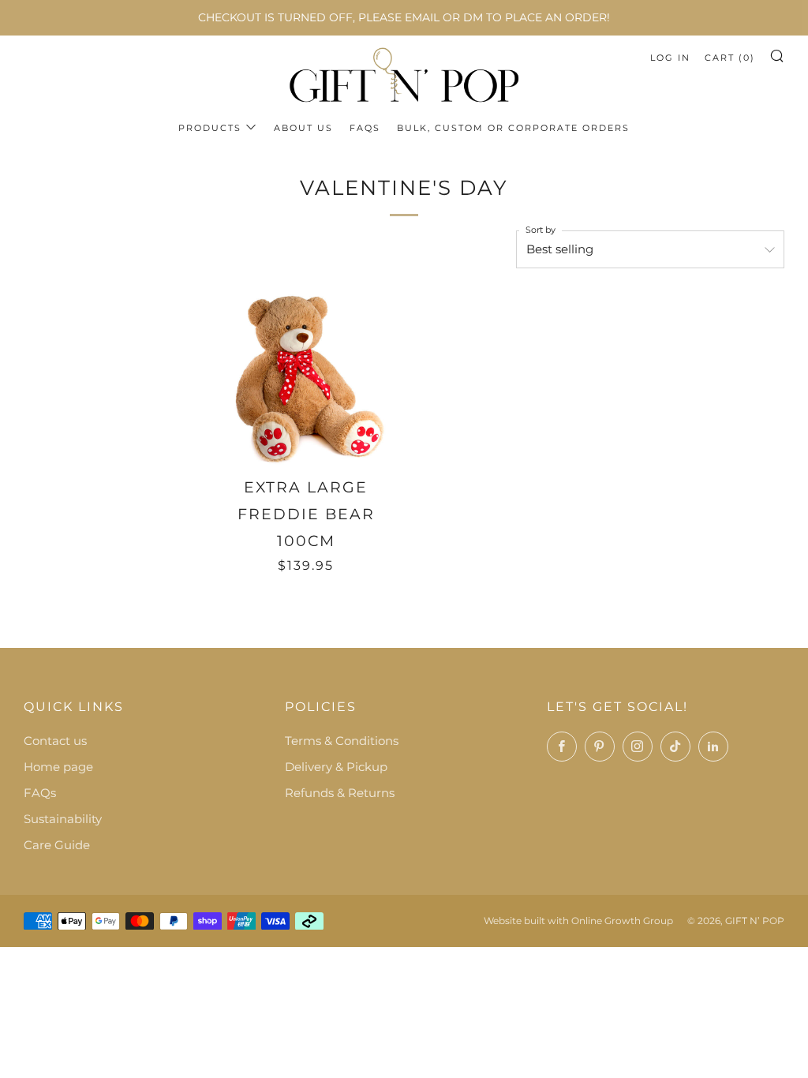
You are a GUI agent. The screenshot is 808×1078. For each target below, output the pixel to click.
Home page (58, 766)
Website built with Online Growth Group (578, 920)
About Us (303, 127)
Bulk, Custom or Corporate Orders (513, 127)
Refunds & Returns (340, 792)
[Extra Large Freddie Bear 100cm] (306, 378)
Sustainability (63, 818)
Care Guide (57, 844)
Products (209, 127)
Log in (670, 57)
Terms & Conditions (341, 740)
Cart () (730, 57)
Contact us (55, 740)
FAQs (365, 127)
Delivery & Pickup (336, 766)
